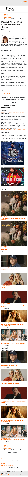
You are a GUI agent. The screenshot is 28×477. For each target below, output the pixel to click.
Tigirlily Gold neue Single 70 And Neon (10, 287)
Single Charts (4, 216)
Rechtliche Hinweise (16, 474)
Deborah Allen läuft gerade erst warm (9, 120)
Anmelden (4, 110)
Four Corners (12, 87)
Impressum (23, 474)
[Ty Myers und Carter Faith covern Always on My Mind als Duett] (14, 296)
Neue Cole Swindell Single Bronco (9, 269)
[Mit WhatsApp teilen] (5, 35)
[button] (5, 459)
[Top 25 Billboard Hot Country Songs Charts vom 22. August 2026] (14, 203)
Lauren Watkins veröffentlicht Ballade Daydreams (13, 343)
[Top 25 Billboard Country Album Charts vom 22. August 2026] (14, 233)
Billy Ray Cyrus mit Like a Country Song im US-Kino (12, 112)
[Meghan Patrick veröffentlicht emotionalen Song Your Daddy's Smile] (14, 315)
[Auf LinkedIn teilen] (6, 35)
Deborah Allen (7, 93)
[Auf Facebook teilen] (4, 35)
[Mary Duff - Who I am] (12, 176)
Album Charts (4, 246)
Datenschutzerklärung (6, 474)
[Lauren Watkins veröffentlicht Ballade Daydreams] (14, 335)
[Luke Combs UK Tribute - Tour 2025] (12, 153)
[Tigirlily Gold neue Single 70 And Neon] (14, 278)
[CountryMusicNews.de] (10, 8)
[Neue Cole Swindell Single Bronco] (14, 260)
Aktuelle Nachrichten (5, 267)
